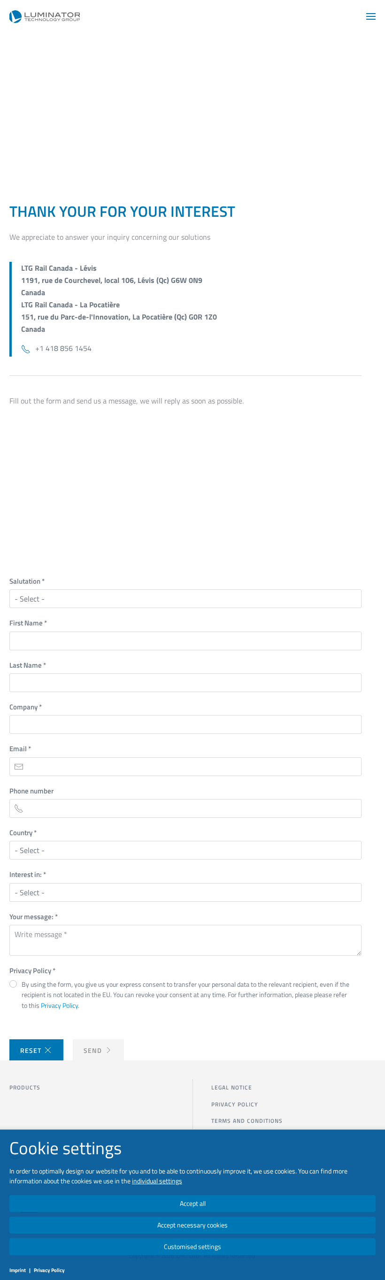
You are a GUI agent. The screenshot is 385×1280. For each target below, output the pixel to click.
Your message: (33, 916)
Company (25, 706)
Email (20, 748)
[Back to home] (44, 16)
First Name (28, 622)
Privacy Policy (32, 970)
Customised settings (192, 1246)
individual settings (157, 1181)
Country (23, 832)
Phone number (31, 790)
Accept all (193, 1203)
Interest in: (27, 874)
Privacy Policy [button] (59, 1005)
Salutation (27, 581)
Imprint (17, 1270)
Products (24, 1087)
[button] (371, 16)
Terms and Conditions (247, 1120)
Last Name (27, 665)
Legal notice (231, 1087)
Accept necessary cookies (192, 1225)
